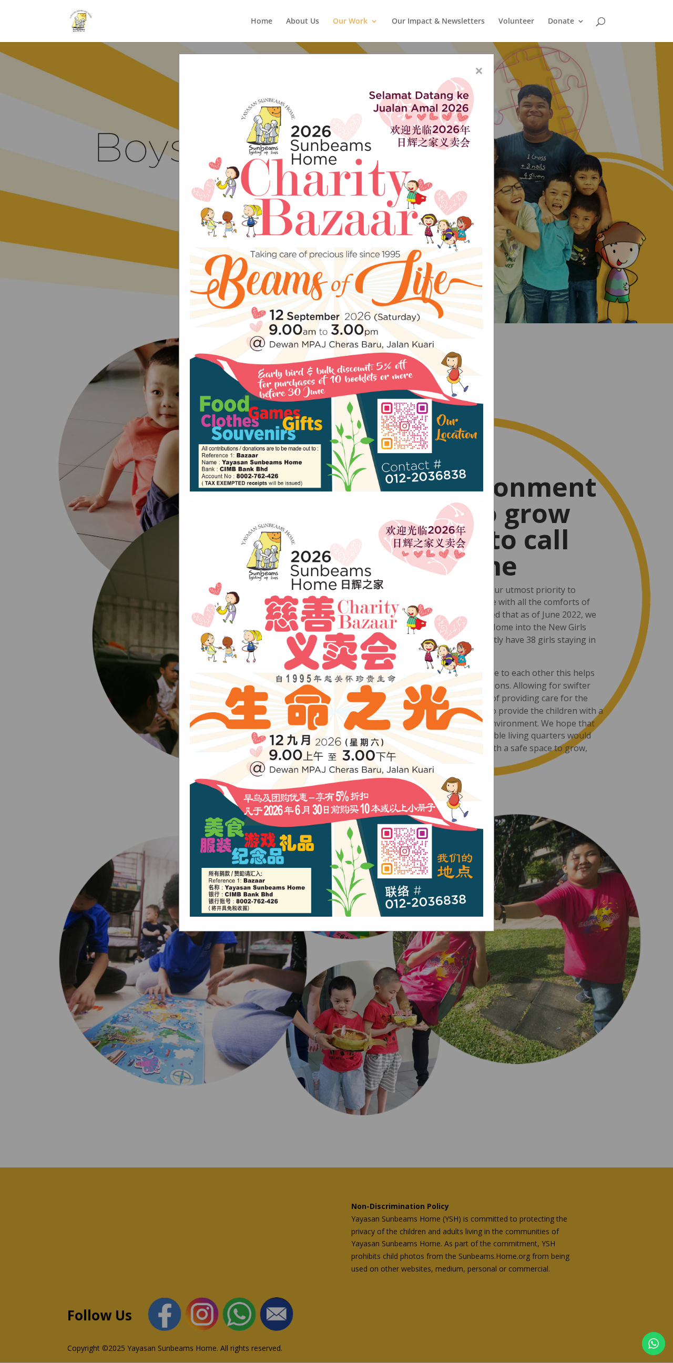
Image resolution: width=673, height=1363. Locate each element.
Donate (561, 21)
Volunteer (516, 21)
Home (261, 21)
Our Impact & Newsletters (438, 21)
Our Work (350, 21)
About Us (302, 21)
